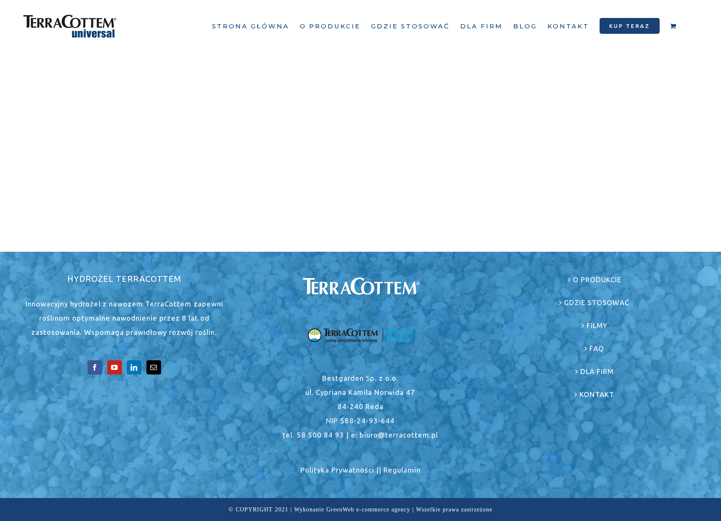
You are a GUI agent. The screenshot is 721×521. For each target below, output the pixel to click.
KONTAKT (597, 394)
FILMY (597, 325)
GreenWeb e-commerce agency (368, 509)
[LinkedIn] (134, 367)
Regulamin (402, 470)
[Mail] (153, 367)
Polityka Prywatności (337, 470)
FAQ (597, 348)
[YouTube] (114, 367)
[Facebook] (95, 367)
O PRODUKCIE (597, 279)
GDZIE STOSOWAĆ (597, 302)
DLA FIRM (597, 371)
